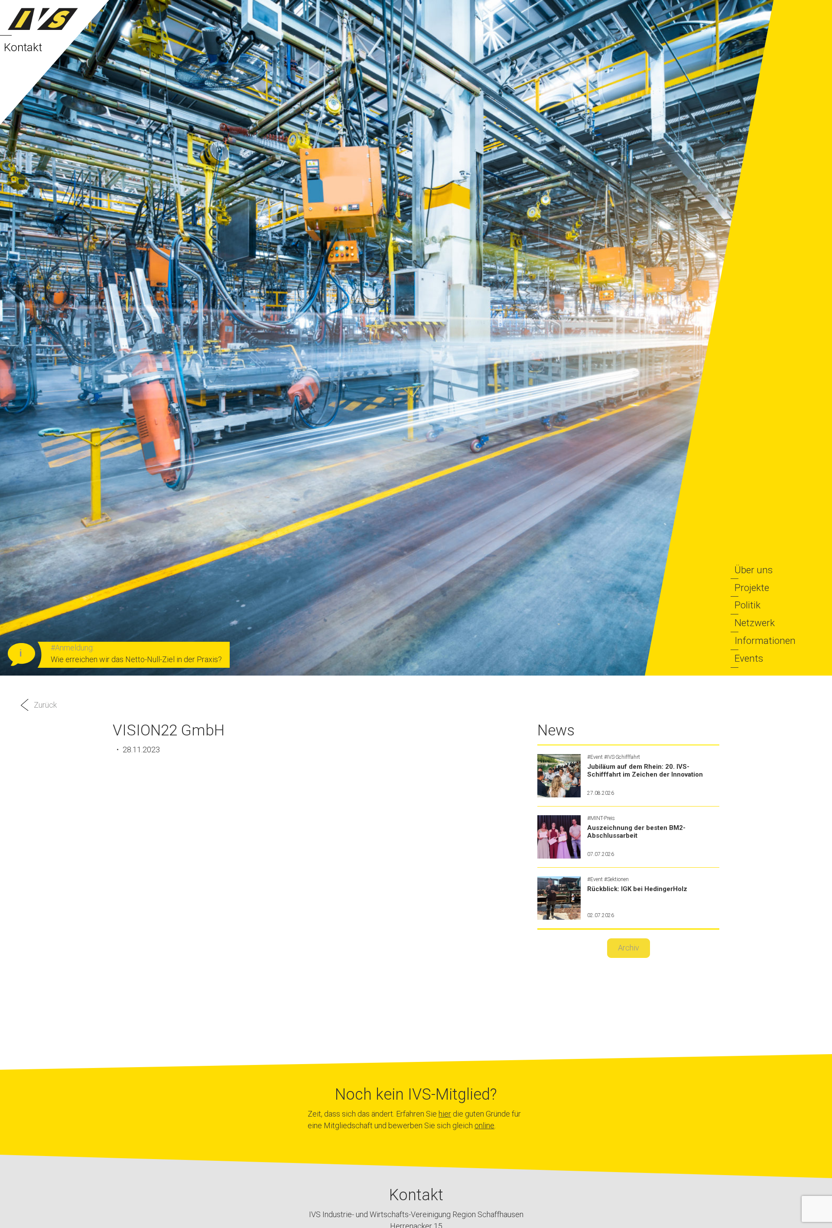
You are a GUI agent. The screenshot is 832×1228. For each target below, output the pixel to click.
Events (748, 658)
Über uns (753, 569)
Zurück (45, 704)
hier (445, 1113)
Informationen (765, 640)
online (484, 1125)
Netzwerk (754, 622)
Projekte (751, 587)
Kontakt (23, 47)
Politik (747, 605)
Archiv (628, 947)
